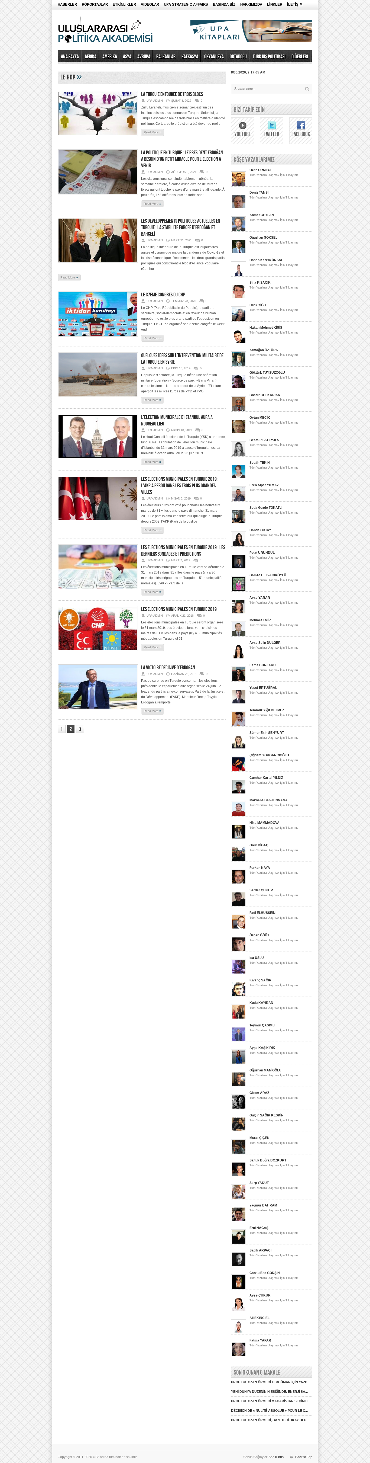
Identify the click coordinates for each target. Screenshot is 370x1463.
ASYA (127, 56)
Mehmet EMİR (260, 620)
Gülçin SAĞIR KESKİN (266, 1115)
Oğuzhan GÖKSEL (263, 237)
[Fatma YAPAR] (238, 1356)
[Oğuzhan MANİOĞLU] (238, 1086)
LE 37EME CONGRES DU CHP (163, 295)
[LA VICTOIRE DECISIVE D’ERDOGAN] (98, 711)
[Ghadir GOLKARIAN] (238, 410)
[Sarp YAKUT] (238, 1198)
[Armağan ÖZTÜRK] (238, 365)
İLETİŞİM (295, 4)
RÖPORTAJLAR (95, 4)
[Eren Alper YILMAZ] (238, 500)
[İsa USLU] (238, 973)
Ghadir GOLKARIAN (264, 395)
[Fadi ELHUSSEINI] (238, 928)
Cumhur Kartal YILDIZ (266, 778)
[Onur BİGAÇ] (238, 861)
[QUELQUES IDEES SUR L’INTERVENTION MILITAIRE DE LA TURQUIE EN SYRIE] (98, 399)
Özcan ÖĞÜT (259, 935)
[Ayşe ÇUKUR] (238, 1311)
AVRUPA (143, 56)
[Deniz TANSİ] (238, 208)
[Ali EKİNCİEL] (238, 1333)
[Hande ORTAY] (238, 546)
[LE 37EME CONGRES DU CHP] (98, 338)
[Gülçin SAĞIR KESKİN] (238, 1131)
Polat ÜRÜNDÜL (262, 553)
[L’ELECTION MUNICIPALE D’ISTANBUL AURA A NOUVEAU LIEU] (98, 461)
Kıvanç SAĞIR (260, 980)
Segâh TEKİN (259, 463)
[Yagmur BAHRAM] (238, 1221)
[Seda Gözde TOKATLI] (238, 523)
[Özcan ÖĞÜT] (238, 951)
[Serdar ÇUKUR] (238, 906)
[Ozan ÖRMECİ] (238, 185)
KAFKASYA (189, 56)
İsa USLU (256, 958)
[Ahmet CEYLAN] (238, 230)
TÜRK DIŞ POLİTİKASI (269, 56)
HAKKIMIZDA (251, 4)
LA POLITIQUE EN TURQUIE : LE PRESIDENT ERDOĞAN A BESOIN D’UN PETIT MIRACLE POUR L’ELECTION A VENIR (182, 159)
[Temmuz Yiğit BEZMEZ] (238, 726)
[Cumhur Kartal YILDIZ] (238, 793)
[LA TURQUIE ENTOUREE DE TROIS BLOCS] (98, 138)
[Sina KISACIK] (238, 298)
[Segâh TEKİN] (238, 478)
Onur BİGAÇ (258, 845)
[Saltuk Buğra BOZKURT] (238, 1176)
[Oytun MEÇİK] (238, 433)
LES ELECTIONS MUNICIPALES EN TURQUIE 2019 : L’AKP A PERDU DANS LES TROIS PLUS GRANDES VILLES (180, 485)
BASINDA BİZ (224, 4)
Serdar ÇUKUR (261, 890)
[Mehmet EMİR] (238, 636)
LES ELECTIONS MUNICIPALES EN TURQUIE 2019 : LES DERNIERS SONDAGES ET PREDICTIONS (183, 550)
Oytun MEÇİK (259, 418)
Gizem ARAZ (259, 1093)
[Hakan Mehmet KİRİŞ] (238, 343)
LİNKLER (274, 4)
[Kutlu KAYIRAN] (238, 1018)
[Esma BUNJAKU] (238, 681)
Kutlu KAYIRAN (261, 1003)
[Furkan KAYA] (238, 883)
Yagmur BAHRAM (263, 1205)
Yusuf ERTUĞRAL (263, 688)
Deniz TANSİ (258, 192)
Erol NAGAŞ (258, 1228)
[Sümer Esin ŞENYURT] (238, 748)
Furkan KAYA (259, 868)
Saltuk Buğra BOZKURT (267, 1160)
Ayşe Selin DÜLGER (265, 643)
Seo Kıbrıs (276, 1457)
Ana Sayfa (70, 56)
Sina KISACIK (260, 282)
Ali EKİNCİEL (259, 1318)
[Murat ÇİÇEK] (238, 1153)
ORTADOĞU (238, 56)
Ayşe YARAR (259, 598)
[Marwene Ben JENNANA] (238, 816)
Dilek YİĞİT (257, 305)
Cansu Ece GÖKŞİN (264, 1273)
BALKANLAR (166, 56)
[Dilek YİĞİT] (238, 320)
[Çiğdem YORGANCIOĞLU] (238, 771)
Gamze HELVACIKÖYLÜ (267, 575)
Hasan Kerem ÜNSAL (266, 260)
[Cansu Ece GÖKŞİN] (238, 1288)
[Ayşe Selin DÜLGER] (238, 658)
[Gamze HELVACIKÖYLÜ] (238, 591)
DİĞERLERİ (299, 56)
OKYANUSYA (214, 56)
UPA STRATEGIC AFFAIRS (186, 4)
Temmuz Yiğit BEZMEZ (266, 710)
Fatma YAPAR (260, 1340)
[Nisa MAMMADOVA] (238, 838)
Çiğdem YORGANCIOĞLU (269, 755)
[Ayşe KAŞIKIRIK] (238, 1063)
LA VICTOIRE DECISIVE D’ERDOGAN (168, 667)
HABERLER (67, 4)
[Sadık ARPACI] (238, 1266)
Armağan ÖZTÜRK (263, 350)
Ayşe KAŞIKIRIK (262, 1048)
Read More (152, 132)
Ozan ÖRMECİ (260, 170)
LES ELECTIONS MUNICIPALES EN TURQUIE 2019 (179, 609)
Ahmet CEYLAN (261, 215)
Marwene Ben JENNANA (268, 800)
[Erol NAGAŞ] (238, 1243)
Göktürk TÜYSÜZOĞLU (267, 372)
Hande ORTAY (260, 530)
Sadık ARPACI (260, 1250)
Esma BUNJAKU (262, 665)
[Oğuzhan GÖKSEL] (238, 253)
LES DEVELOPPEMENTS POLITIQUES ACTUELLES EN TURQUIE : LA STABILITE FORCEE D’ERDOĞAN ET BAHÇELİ (180, 227)
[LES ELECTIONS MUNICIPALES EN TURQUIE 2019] (98, 653)
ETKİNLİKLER (124, 4)
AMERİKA (109, 56)
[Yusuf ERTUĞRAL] (238, 703)
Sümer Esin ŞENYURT (266, 733)
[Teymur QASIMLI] (238, 1041)
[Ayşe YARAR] (238, 613)
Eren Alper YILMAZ (264, 485)
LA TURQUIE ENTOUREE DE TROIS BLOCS (172, 94)
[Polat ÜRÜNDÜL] (238, 568)
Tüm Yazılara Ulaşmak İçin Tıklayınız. (274, 175)
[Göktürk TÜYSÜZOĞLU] (238, 388)
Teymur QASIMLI (262, 1025)
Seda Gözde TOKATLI (265, 508)
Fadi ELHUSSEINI (262, 913)
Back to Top (303, 1457)
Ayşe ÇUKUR (260, 1295)
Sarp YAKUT (259, 1183)
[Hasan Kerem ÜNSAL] (238, 275)
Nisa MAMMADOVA (264, 823)
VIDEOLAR (150, 4)
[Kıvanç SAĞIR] (238, 996)
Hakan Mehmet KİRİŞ (265, 327)
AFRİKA (90, 56)
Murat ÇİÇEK (259, 1138)
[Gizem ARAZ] (238, 1108)
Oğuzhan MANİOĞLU (265, 1070)
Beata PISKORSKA (264, 440)
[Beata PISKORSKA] (238, 455)
